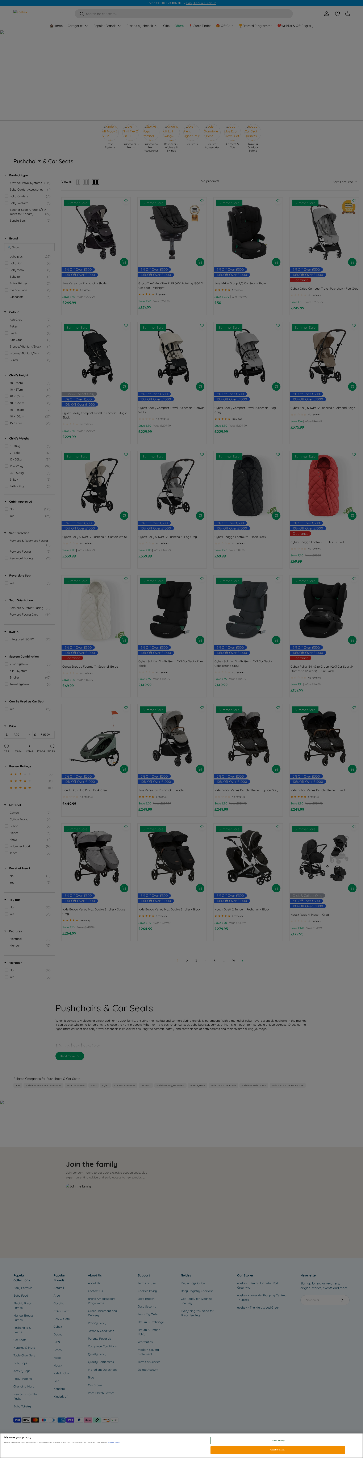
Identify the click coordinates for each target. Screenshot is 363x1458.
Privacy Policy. (114, 1442)
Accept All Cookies (277, 1450)
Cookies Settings (278, 1440)
